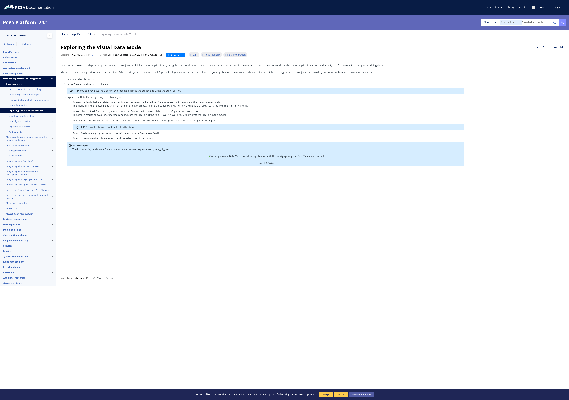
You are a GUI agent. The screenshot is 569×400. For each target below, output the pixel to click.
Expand (11, 44)
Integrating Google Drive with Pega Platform (27, 190)
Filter (486, 22)
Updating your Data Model (22, 116)
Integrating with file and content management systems (22, 173)
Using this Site (494, 7)
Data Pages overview (16, 150)
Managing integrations (17, 203)
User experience (12, 224)
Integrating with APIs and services (23, 166)
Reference (8, 272)
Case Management (13, 73)
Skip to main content (13, 3)
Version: (65, 54)
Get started (9, 62)
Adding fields (15, 132)
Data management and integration (22, 78)
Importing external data (17, 145)
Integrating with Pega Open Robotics (24, 179)
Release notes (11, 57)
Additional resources (14, 277)
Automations (12, 208)
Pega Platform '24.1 (82, 34)
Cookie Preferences (361, 394)
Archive (523, 7)
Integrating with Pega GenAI (20, 161)
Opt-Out (341, 394)
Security (7, 245)
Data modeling (14, 84)
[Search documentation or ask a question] (562, 22)
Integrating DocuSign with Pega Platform (26, 184)
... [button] (97, 34)
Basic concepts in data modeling (25, 89)
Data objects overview (20, 121)
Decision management (15, 219)
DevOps (7, 251)
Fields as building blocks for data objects (29, 100)
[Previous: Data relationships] (538, 47)
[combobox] (525, 22)
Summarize (177, 55)
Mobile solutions (12, 229)
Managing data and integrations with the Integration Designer (26, 138)
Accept (326, 394)
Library (510, 7)
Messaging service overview (19, 213)
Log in (557, 7)
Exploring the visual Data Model (26, 110)
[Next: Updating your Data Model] (544, 47)
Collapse (26, 44)
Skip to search (36, 3)
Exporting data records (20, 126)
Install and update (13, 267)
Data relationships (18, 105)
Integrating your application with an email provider (27, 196)
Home (64, 34)
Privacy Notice (257, 394)
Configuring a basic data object (24, 94)
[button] (520, 22)
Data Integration (236, 54)
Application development (16, 68)
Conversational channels (16, 235)
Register (544, 7)
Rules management (13, 261)
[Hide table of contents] (49, 35)
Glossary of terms (13, 283)
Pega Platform (11, 52)
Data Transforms (14, 155)
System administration (15, 256)
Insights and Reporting (15, 240)
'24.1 (195, 54)
